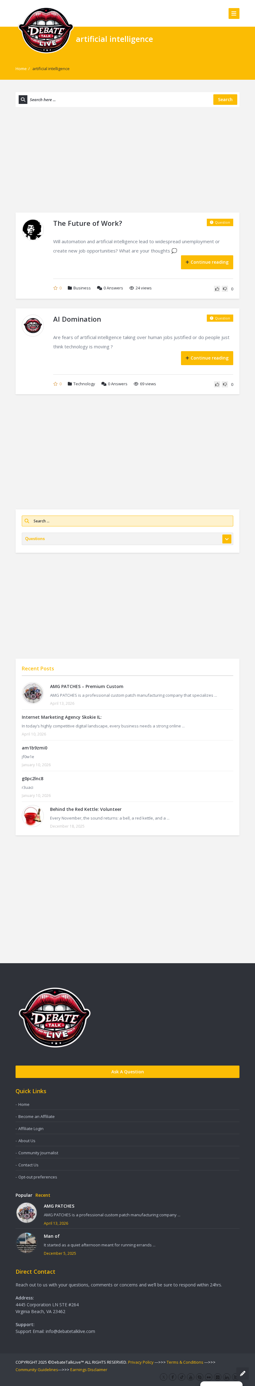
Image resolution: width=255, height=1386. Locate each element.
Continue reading (210, 262)
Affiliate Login (31, 1128)
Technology (84, 384)
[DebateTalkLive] (46, 30)
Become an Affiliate (36, 1116)
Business (82, 288)
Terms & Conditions (185, 1362)
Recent (42, 1195)
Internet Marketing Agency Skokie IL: (62, 717)
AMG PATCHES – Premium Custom (86, 686)
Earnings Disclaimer (88, 1369)
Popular (24, 1195)
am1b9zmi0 (34, 748)
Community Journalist (38, 1153)
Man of (52, 1236)
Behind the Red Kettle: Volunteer (86, 809)
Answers (113, 288)
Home (21, 68)
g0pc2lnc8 (32, 778)
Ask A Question (127, 1072)
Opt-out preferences (37, 1177)
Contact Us (28, 1165)
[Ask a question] (242, 1373)
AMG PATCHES (59, 1206)
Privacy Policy (141, 1362)
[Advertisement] (127, 159)
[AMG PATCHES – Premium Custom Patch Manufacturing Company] (33, 693)
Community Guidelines (37, 1369)
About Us (26, 1140)
